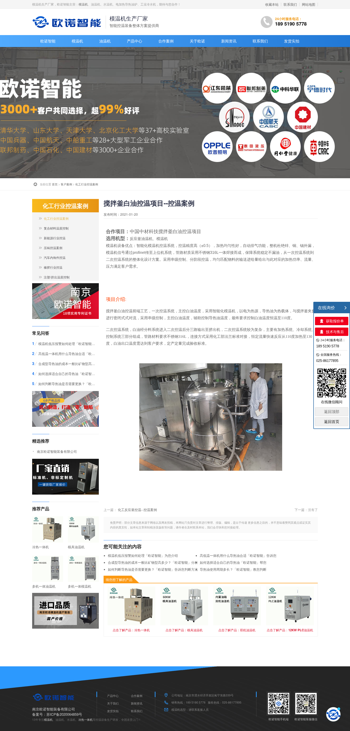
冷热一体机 (85, 719)
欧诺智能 (47, 41)
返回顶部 (331, 412)
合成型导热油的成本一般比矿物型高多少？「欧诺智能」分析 (153, 562)
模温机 (83, 4)
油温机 (105, 41)
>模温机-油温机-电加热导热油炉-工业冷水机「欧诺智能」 (68, 21)
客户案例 (66, 184)
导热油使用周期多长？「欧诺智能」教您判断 (233, 569)
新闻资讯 (228, 41)
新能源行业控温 (54, 238)
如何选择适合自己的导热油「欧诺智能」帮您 (233, 562)
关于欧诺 (197, 41)
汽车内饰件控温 (54, 257)
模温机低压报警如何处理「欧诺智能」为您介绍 (143, 555)
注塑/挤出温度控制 (57, 277)
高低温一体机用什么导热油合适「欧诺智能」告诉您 (238, 555)
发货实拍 (291, 41)
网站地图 (308, 4)
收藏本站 (272, 4)
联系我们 (290, 4)
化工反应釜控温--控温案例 (137, 509)
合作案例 (166, 41)
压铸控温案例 (53, 247)
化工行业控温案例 (86, 184)
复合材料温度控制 (56, 228)
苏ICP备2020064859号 (64, 714)
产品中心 (134, 41)
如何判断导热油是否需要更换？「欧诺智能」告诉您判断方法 (153, 569)
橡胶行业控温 (53, 267)
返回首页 (331, 422)
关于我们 (113, 703)
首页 (55, 184)
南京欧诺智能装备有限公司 (57, 451)
